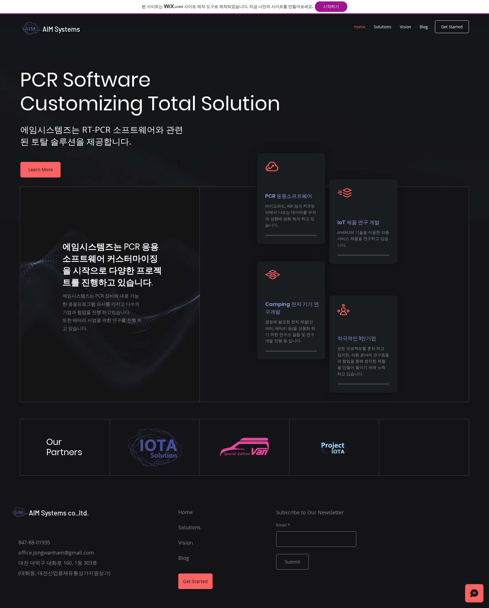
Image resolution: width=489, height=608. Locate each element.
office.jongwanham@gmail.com (56, 552)
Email (281, 525)
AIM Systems (61, 29)
